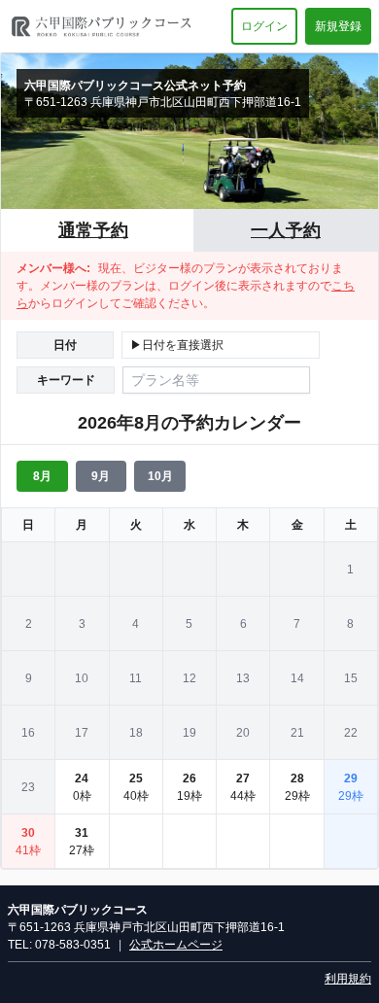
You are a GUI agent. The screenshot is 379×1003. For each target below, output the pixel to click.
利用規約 (348, 979)
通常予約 (93, 230)
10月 (160, 476)
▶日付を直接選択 (177, 345)
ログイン (264, 26)
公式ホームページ (176, 944)
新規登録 (338, 26)
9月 (100, 476)
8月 (42, 476)
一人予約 (286, 230)
